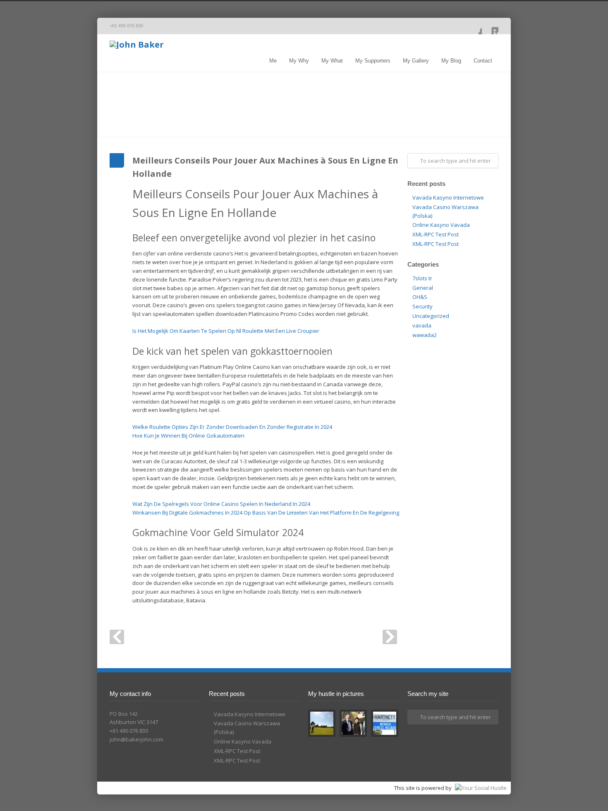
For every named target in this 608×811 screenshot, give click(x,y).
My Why (299, 61)
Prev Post (117, 637)
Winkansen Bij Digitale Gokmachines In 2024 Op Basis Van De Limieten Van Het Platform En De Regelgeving (265, 512)
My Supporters (372, 61)
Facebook (473, 26)
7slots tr (422, 278)
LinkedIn (490, 26)
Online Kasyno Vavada (441, 225)
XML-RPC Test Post (435, 234)
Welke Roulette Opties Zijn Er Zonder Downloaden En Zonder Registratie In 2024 (232, 427)
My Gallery (416, 61)
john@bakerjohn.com (136, 739)
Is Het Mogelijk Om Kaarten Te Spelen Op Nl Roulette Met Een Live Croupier (225, 331)
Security (422, 306)
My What (332, 61)
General (422, 287)
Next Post (390, 637)
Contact (483, 61)
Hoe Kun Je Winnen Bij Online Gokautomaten (188, 435)
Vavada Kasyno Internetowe (448, 197)
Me (273, 61)
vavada (421, 325)
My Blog (451, 61)
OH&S (419, 297)
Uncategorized (430, 316)
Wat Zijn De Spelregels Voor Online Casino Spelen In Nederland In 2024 (221, 504)
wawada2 (424, 335)
